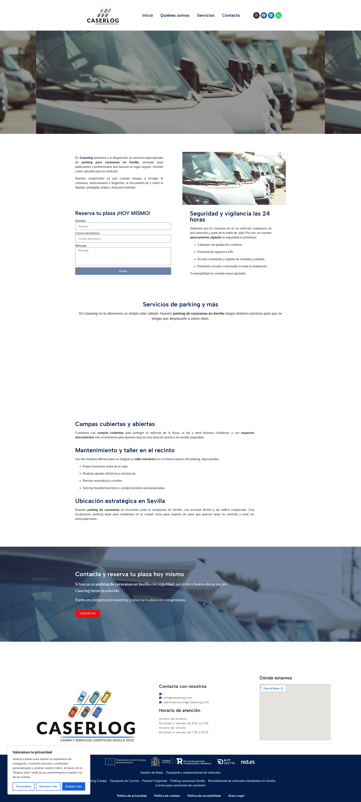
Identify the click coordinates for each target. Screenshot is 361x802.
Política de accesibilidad (204, 795)
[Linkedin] (271, 15)
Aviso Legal (236, 795)
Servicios (206, 15)
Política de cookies (167, 795)
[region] (49, 770)
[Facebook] (264, 15)
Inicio (148, 15)
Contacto (231, 15)
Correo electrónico (87, 233)
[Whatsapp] (278, 15)
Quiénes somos (175, 15)
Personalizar (23, 786)
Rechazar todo (48, 786)
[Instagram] (256, 15)
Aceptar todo (73, 786)
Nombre (80, 220)
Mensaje (81, 245)
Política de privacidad (132, 795)
